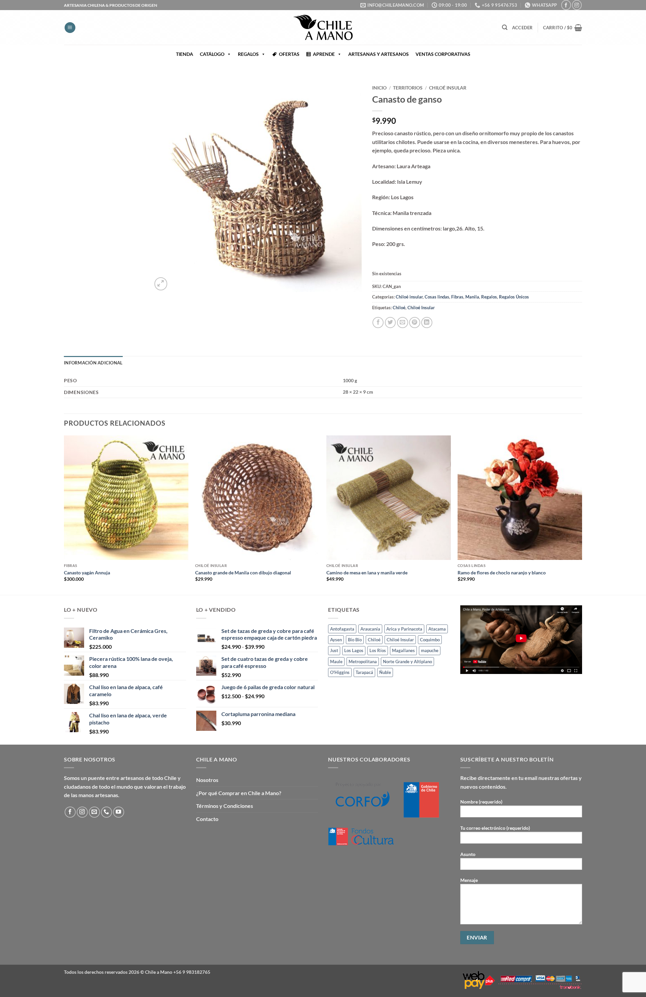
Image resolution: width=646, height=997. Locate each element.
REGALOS (248, 54)
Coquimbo (430, 639)
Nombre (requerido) (481, 802)
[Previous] (64, 515)
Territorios (408, 88)
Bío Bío (355, 639)
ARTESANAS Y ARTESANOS (378, 54)
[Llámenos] (106, 812)
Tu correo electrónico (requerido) (495, 828)
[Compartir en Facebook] (378, 322)
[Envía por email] (402, 322)
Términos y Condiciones (224, 806)
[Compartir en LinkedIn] (426, 322)
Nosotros (207, 780)
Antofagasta (342, 629)
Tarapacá (364, 672)
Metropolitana (363, 661)
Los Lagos (353, 650)
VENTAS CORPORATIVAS (443, 54)
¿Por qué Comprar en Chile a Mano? (238, 793)
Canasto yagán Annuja (87, 572)
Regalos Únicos (514, 296)
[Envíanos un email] (94, 812)
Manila (472, 296)
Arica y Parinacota (404, 629)
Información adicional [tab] (93, 362)
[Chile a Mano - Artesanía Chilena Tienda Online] (323, 27)
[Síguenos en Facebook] (566, 5)
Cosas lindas (437, 296)
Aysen (336, 639)
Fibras (457, 296)
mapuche (429, 650)
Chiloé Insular (421, 307)
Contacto (207, 819)
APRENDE (324, 54)
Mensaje (469, 880)
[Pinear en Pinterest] (414, 322)
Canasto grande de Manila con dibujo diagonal (243, 572)
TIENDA (184, 54)
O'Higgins (340, 672)
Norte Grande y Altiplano (407, 661)
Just (334, 650)
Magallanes (403, 650)
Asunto (467, 854)
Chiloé (399, 307)
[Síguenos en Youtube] (118, 812)
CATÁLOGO (212, 54)
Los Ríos (377, 650)
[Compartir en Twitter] (390, 322)
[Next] (582, 515)
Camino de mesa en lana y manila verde (366, 572)
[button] (70, 27)
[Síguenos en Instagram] (577, 5)
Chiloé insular (447, 88)
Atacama (437, 629)
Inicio (379, 88)
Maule (336, 661)
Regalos (489, 296)
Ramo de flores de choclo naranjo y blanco (502, 572)
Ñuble (385, 672)
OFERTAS (289, 54)
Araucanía (370, 629)
